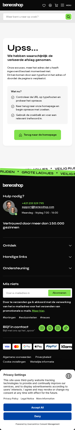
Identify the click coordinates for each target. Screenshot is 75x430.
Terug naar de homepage (40, 134)
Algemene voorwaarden (17, 356)
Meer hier (38, 310)
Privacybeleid (43, 356)
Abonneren (59, 292)
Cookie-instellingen (14, 361)
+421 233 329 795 (33, 203)
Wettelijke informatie (42, 361)
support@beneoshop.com (38, 206)
